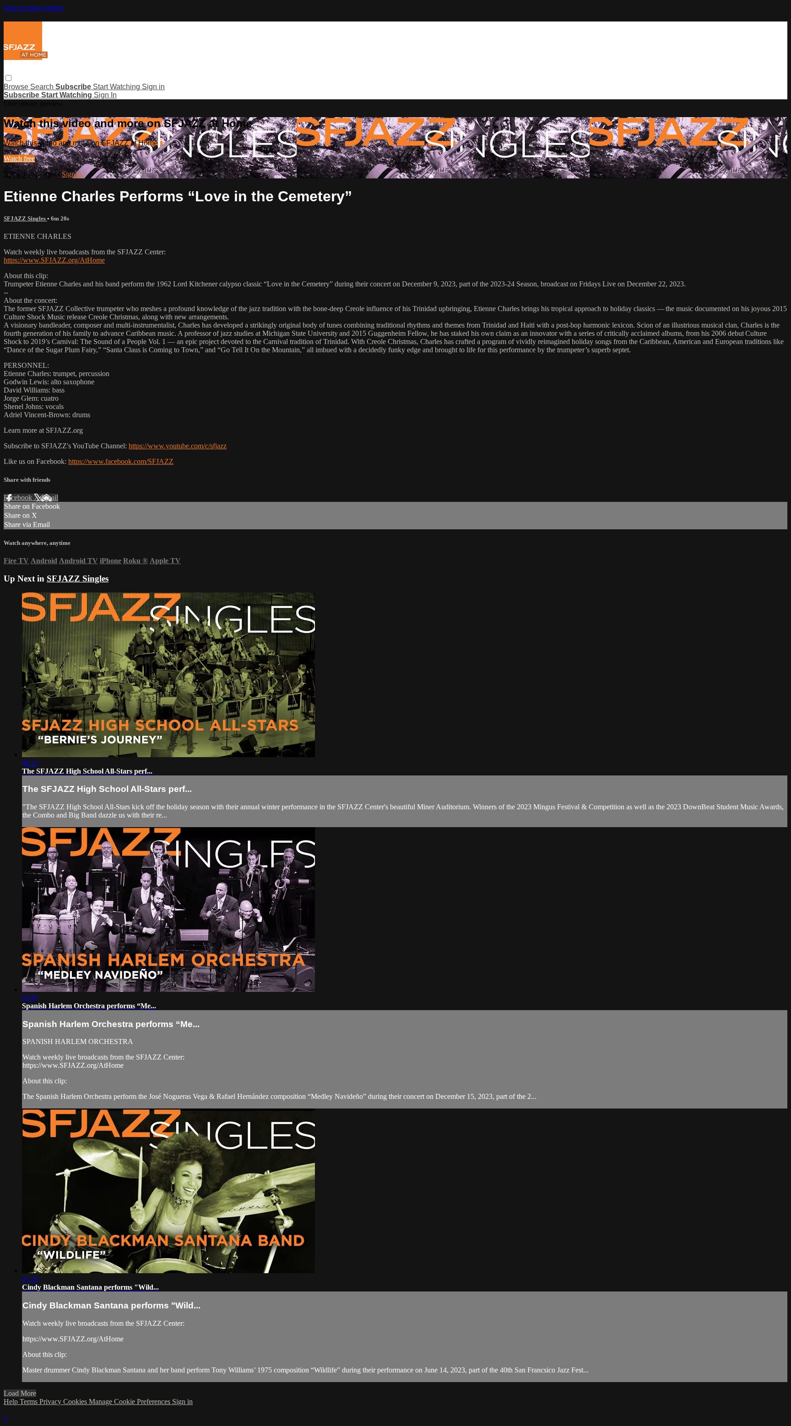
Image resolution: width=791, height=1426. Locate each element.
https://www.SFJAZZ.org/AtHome (54, 260)
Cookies (76, 1401)
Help (12, 1401)
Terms (29, 1401)
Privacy (51, 1401)
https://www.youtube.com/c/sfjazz (178, 446)
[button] (8, 78)
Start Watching (117, 87)
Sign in (153, 87)
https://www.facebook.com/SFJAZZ (120, 461)
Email (49, 497)
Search (42, 87)
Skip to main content (33, 7)
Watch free (19, 158)
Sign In (105, 95)
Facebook (19, 497)
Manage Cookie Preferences (130, 1401)
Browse (17, 87)
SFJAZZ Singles (25, 218)
